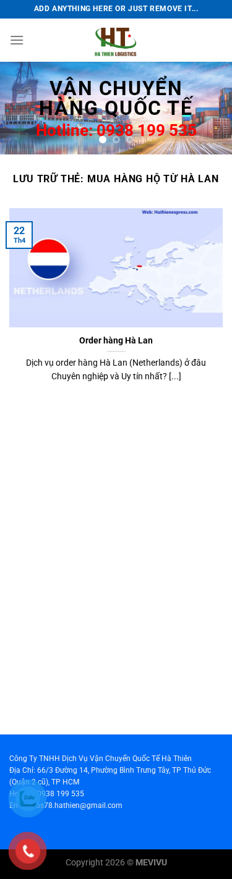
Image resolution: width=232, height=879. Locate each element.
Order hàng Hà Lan (116, 340)
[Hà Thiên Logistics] (116, 40)
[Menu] (16, 40)
